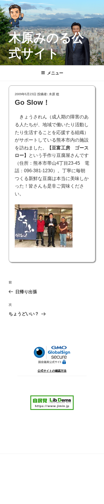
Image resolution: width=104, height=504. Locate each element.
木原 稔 (54, 94)
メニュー (55, 73)
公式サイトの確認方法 (52, 370)
